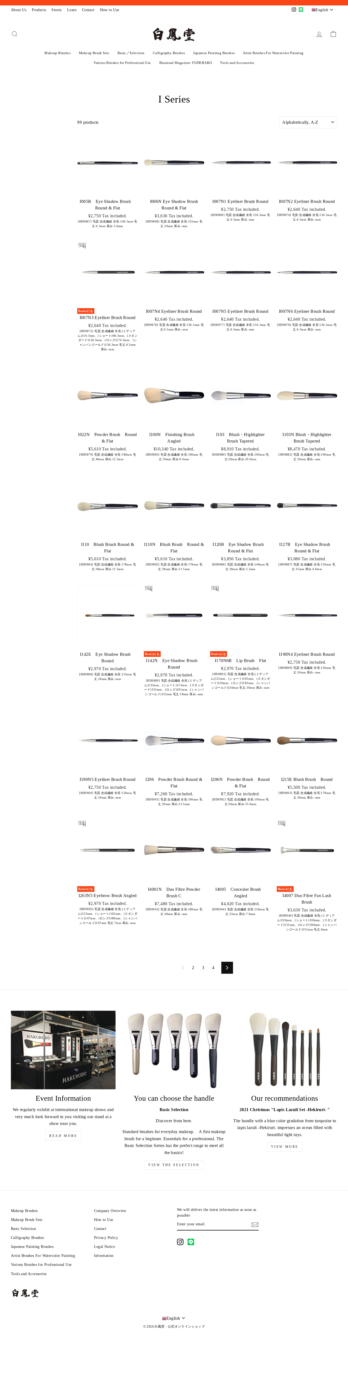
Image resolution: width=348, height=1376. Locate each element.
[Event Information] (63, 1050)
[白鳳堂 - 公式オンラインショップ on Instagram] (180, 1242)
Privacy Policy (106, 1238)
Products (39, 10)
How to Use (109, 10)
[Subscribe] (255, 1224)
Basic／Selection (131, 53)
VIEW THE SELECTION (174, 1165)
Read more (63, 1136)
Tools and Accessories (237, 63)
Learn (72, 10)
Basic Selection (23, 1229)
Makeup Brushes (57, 53)
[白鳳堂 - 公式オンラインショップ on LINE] (191, 1242)
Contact (88, 10)
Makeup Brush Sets (94, 53)
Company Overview (110, 1211)
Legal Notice (104, 1247)
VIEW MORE (285, 1147)
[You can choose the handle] (174, 1050)
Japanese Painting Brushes (214, 53)
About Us (18, 10)
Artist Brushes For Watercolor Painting (273, 53)
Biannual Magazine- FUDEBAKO (185, 63)
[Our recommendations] (284, 1050)
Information (104, 1256)
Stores (56, 10)
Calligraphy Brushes (169, 53)
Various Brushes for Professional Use (122, 63)
